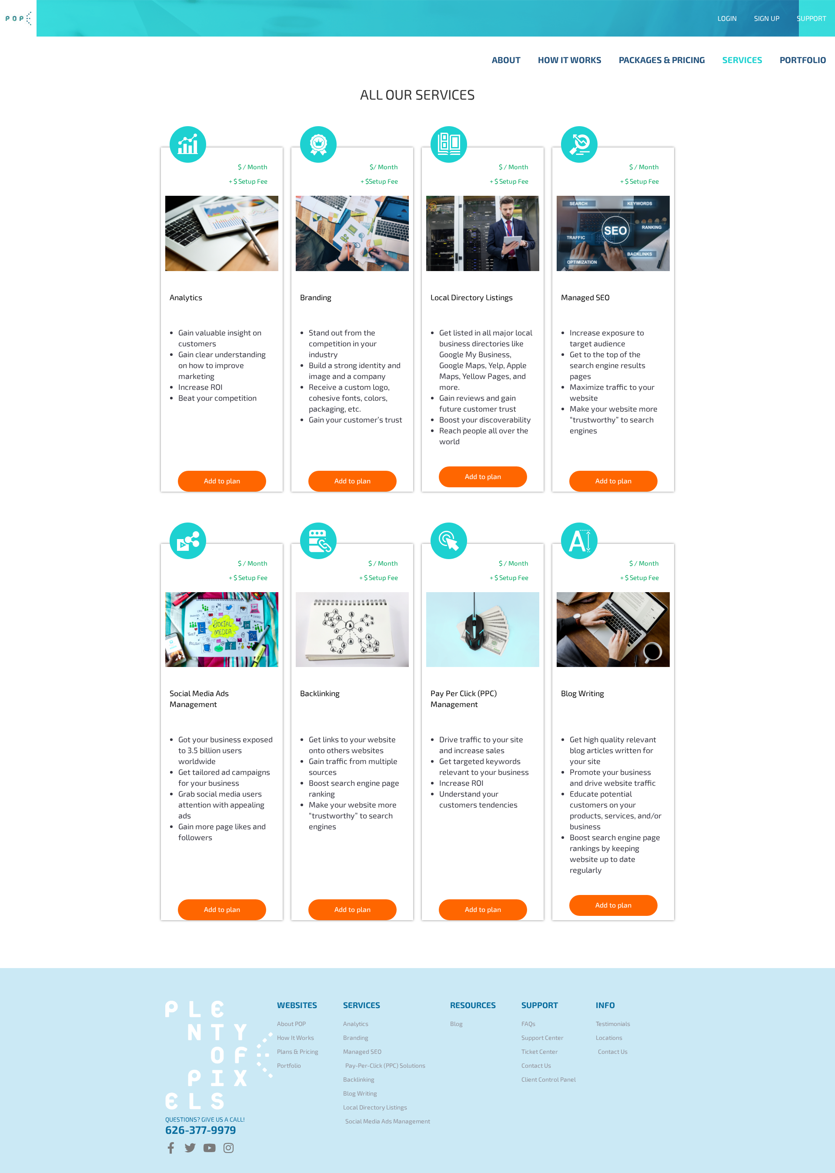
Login (727, 18)
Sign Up (766, 18)
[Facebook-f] (171, 1147)
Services (742, 59)
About (506, 59)
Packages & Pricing (662, 59)
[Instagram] (228, 1147)
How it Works (569, 59)
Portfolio (803, 59)
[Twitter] (190, 1147)
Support (811, 18)
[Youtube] (209, 1147)
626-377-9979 (200, 1129)
